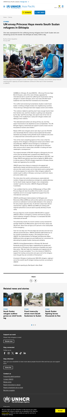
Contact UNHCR (8, 379)
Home (5, 17)
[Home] (12, 6)
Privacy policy (6, 406)
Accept (60, 410)
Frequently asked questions (11, 376)
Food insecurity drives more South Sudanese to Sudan (32, 313)
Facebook (4, 353)
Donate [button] (59, 7)
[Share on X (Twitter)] (31, 280)
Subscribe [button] (8, 367)
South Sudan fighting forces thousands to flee (52, 313)
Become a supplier (9, 390)
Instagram (8, 353)
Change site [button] (23, 2)
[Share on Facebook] (35, 280)
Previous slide (5, 299)
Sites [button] (63, 7)
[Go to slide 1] (32, 325)
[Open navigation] (4, 7)
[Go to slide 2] (34, 325)
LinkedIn (24, 353)
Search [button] (55, 7)
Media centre (7, 382)
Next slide (62, 299)
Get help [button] (40, 12)
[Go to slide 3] (36, 325)
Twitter (12, 353)
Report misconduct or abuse (12, 385)
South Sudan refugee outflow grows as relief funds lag (12, 315)
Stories (10, 17)
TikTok (20, 353)
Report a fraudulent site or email (13, 388)
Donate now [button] (8, 341)
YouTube (16, 353)
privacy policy (5, 413)
